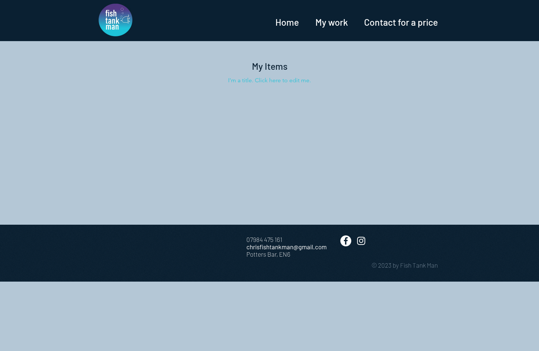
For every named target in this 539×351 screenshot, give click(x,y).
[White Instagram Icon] (361, 240)
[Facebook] (345, 240)
